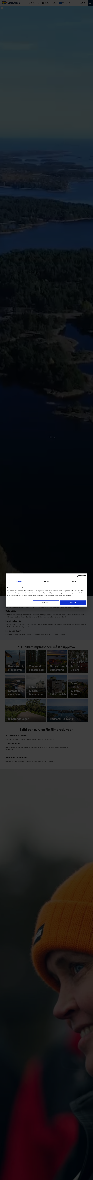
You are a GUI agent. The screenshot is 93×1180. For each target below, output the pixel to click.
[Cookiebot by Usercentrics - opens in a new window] (78, 576)
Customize (45, 603)
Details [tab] (46, 581)
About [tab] (74, 581)
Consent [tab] (19, 581)
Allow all (73, 603)
